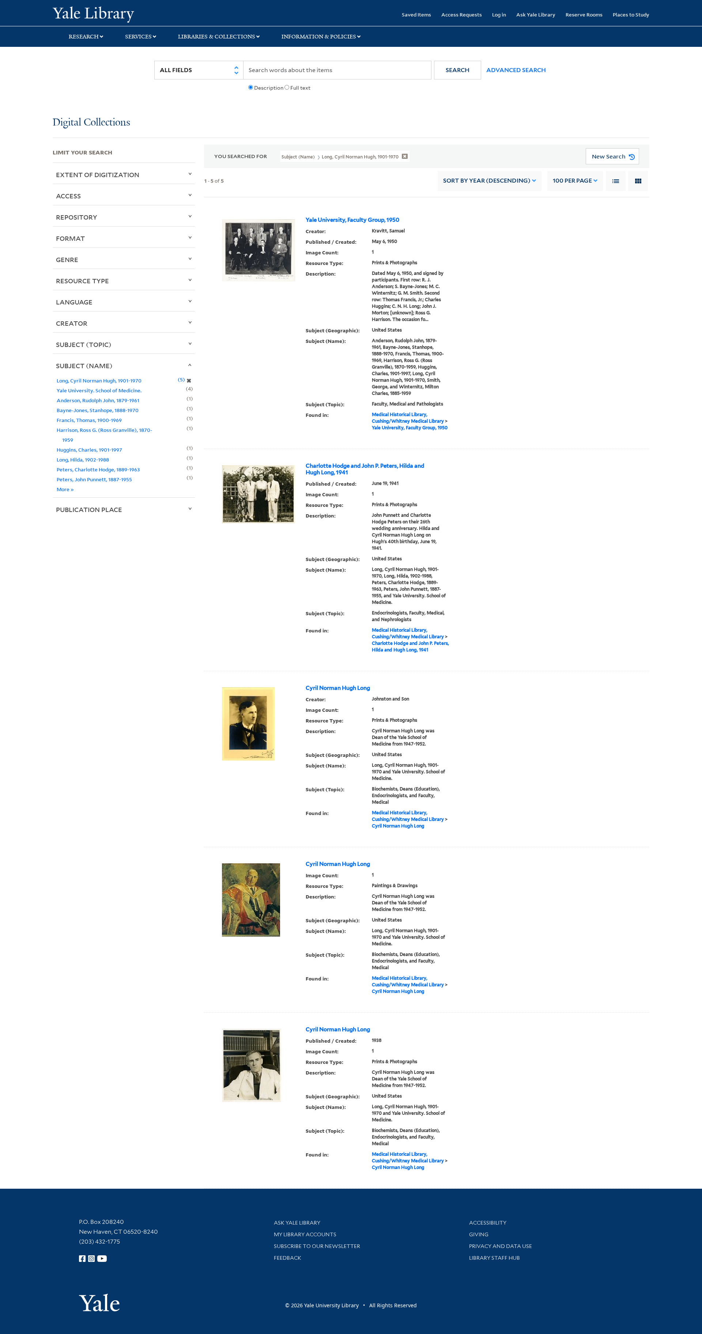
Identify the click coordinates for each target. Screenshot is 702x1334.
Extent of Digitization (97, 174)
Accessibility (487, 1223)
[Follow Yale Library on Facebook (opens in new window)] (82, 1258)
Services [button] (138, 36)
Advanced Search (516, 70)
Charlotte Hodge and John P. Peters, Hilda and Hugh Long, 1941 (365, 469)
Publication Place (89, 509)
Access (68, 195)
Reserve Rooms (584, 14)
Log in (499, 14)
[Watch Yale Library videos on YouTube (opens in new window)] (102, 1258)
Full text (300, 88)
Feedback (287, 1258)
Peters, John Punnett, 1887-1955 (94, 479)
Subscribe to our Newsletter (317, 1246)
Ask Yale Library (535, 14)
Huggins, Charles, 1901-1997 (89, 449)
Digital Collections (91, 122)
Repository (76, 217)
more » (65, 489)
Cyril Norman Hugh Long (338, 688)
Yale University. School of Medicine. (99, 390)
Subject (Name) (84, 365)
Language (74, 302)
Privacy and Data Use (500, 1246)
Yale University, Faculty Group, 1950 (352, 220)
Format (70, 238)
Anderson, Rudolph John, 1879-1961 (98, 400)
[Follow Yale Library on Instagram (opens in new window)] (91, 1258)
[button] (457, 70)
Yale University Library (97, 14)
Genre (67, 259)
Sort (487, 180)
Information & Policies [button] (319, 36)
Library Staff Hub (494, 1258)
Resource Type (82, 280)
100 (572, 180)
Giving (478, 1234)
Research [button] (84, 36)
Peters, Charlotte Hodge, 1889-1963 (98, 469)
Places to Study (631, 14)
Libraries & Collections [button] (216, 36)
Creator (71, 323)
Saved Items (416, 14)
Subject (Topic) (84, 344)
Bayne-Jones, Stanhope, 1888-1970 (98, 410)
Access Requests (461, 14)
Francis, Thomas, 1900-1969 (89, 419)
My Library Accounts (305, 1234)
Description (268, 88)
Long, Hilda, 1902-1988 (83, 459)
